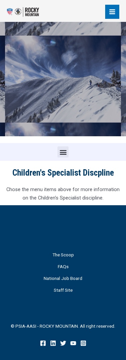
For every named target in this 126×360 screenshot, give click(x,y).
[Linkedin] (53, 343)
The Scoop (63, 254)
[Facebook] (43, 343)
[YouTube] (73, 343)
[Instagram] (83, 343)
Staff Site (63, 290)
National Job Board (63, 278)
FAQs (63, 266)
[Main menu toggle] (112, 12)
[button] (63, 151)
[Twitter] (63, 343)
